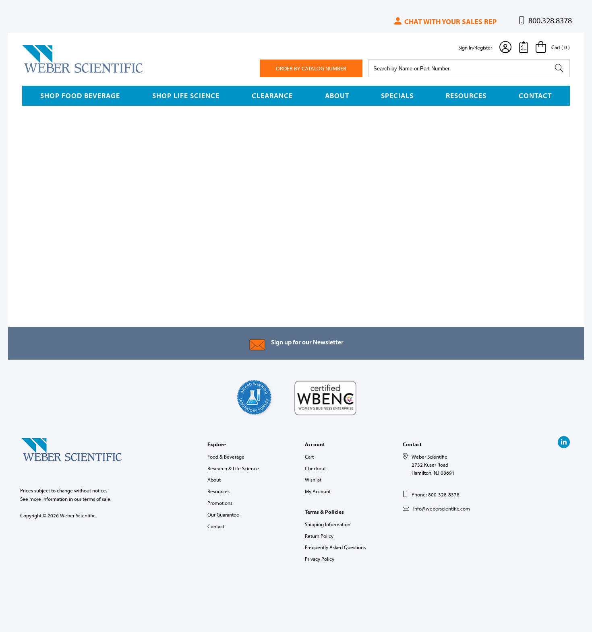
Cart (309, 456)
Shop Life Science (185, 95)
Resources (466, 95)
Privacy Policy (319, 559)
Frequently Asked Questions (335, 547)
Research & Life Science (233, 468)
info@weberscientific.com (441, 508)
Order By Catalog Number (311, 68)
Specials (397, 95)
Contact (535, 95)
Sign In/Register (475, 47)
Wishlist (313, 479)
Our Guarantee (223, 514)
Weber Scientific (41, 72)
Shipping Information (327, 524)
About (337, 95)
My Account (318, 491)
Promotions (219, 503)
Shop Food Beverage (80, 95)
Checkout (315, 468)
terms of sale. (97, 499)
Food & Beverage (225, 456)
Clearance (272, 95)
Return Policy (319, 536)
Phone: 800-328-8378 (436, 494)
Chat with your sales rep (450, 21)
